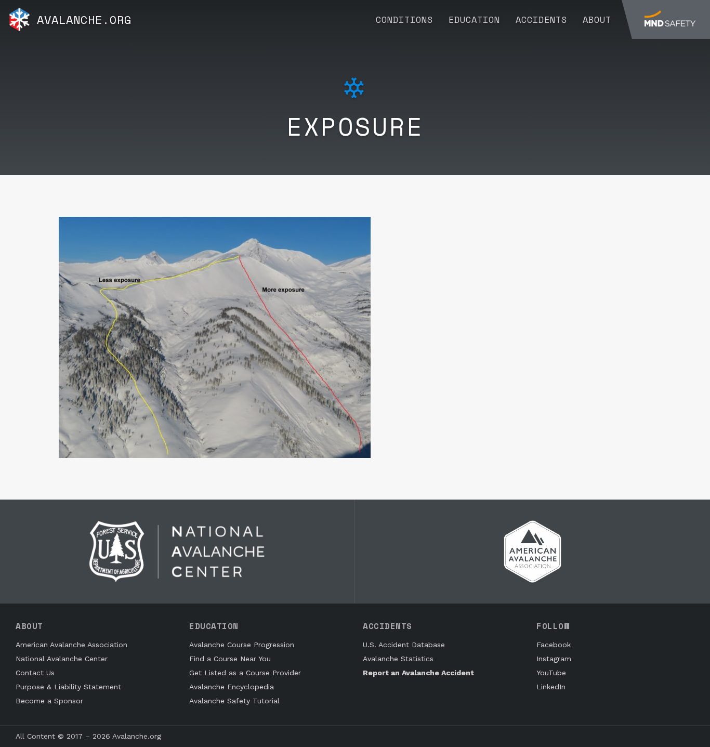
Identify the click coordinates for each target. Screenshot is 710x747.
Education (474, 19)
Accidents (541, 19)
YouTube (551, 673)
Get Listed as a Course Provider (245, 673)
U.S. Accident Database (404, 644)
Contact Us (35, 673)
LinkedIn (551, 687)
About (597, 19)
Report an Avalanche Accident (418, 673)
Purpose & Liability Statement (68, 687)
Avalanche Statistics (398, 658)
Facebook (553, 644)
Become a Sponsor (49, 701)
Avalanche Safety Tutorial (234, 701)
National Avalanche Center (62, 658)
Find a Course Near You (230, 658)
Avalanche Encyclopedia (231, 687)
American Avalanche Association (71, 644)
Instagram (553, 658)
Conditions (404, 19)
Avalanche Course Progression (241, 644)
